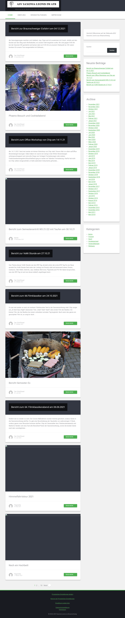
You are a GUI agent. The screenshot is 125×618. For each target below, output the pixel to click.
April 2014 (91, 203)
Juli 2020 (91, 132)
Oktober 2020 (93, 128)
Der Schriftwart (19, 55)
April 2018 (91, 182)
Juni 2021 (91, 114)
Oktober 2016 (93, 193)
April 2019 (91, 163)
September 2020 (94, 130)
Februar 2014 (92, 205)
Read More (69, 56)
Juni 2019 (91, 158)
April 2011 (91, 212)
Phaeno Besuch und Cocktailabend (27, 115)
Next (46, 585)
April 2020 (91, 139)
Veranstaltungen (38, 15)
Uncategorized (93, 241)
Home (10, 15)
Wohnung (91, 246)
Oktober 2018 (93, 175)
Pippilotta (17, 505)
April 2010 (91, 215)
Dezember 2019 (94, 149)
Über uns (22, 15)
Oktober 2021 (93, 109)
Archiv (90, 234)
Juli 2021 (91, 111)
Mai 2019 (91, 161)
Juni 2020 (91, 135)
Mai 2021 (91, 116)
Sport (90, 239)
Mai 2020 (91, 137)
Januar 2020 (92, 147)
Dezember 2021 (94, 104)
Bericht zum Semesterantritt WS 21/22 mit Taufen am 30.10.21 (42, 229)
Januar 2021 (92, 121)
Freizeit (91, 237)
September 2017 (94, 191)
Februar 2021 (92, 118)
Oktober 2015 (93, 198)
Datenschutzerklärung (62, 607)
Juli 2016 (91, 196)
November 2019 (93, 151)
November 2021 (93, 107)
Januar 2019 (92, 168)
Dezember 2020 (94, 123)
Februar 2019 (92, 165)
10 (41, 585)
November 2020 (93, 125)
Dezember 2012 (94, 210)
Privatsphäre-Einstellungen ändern (62, 594)
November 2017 (93, 186)
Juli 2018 (91, 179)
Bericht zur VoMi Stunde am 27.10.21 (30, 253)
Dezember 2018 (94, 170)
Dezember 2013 (94, 207)
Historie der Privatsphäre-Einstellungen (62, 599)
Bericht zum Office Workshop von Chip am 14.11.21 (38, 139)
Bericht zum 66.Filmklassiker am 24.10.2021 (34, 295)
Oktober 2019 (93, 154)
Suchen (88, 47)
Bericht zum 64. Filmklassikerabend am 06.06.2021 (38, 407)
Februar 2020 (92, 144)
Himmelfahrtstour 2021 (21, 496)
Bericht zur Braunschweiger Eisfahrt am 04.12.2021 (38, 28)
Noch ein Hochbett (18, 565)
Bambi (16, 238)
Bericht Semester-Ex (19, 383)
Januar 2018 (92, 184)
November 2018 (93, 172)
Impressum (56, 15)
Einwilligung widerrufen (62, 603)
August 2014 (92, 200)
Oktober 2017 (93, 189)
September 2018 (94, 177)
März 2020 (92, 142)
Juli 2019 (91, 156)
